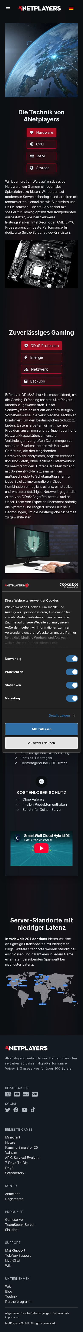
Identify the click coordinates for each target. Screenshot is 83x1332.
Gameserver (14, 1219)
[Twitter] (9, 1110)
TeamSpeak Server (20, 1224)
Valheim (11, 1152)
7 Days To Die (16, 1163)
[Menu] (9, 8)
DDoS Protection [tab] (44, 345)
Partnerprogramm (18, 1301)
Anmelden (12, 1194)
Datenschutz (61, 1313)
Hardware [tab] (44, 132)
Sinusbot (12, 1230)
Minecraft (12, 1137)
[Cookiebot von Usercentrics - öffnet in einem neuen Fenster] (59, 585)
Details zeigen (59, 715)
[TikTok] (34, 1110)
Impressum (12, 1317)
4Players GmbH (19, 1323)
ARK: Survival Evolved (22, 1158)
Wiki (8, 1266)
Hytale (10, 1142)
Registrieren (14, 1199)
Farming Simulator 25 (21, 1147)
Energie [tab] (36, 357)
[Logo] (39, 8)
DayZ (9, 1168)
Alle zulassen (42, 729)
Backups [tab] (37, 381)
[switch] (72, 672)
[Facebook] (17, 1110)
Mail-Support (15, 1250)
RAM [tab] (40, 156)
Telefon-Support (18, 1255)
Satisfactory (14, 1173)
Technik (11, 1296)
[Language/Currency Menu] (71, 8)
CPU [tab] (39, 144)
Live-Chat (12, 1260)
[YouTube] (26, 1110)
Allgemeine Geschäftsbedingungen (28, 1313)
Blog (8, 1291)
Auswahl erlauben (41, 743)
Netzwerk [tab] (39, 369)
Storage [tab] (42, 168)
